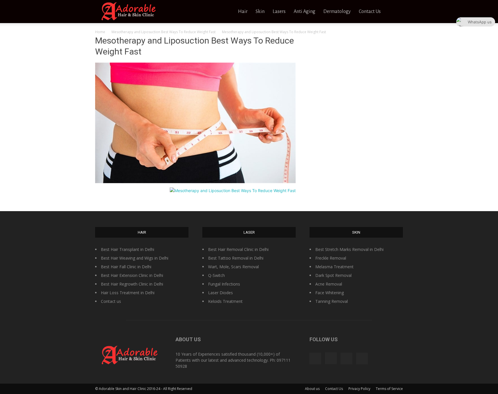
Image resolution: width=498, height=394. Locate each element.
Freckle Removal (330, 258)
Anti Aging (304, 11)
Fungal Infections (224, 284)
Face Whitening (329, 292)
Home (100, 31)
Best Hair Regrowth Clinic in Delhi (132, 284)
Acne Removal (328, 284)
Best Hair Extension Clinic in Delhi (132, 275)
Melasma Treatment (334, 266)
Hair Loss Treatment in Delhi (127, 292)
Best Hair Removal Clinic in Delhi (238, 249)
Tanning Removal (331, 301)
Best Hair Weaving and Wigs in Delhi (134, 258)
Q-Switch (216, 275)
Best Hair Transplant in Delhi (127, 249)
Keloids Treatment (225, 301)
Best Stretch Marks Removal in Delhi (349, 249)
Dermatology (337, 11)
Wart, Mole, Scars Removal (233, 266)
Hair (243, 11)
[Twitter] (346, 358)
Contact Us (370, 11)
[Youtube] (362, 358)
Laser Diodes (220, 292)
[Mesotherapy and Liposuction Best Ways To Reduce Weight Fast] (195, 181)
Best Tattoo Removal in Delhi (235, 258)
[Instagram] (331, 358)
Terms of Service (389, 388)
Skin (260, 11)
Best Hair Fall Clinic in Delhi (126, 266)
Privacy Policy (359, 388)
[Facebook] (315, 358)
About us (312, 388)
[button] (396, 12)
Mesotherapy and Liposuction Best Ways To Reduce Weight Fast (164, 31)
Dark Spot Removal (333, 275)
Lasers (279, 11)
